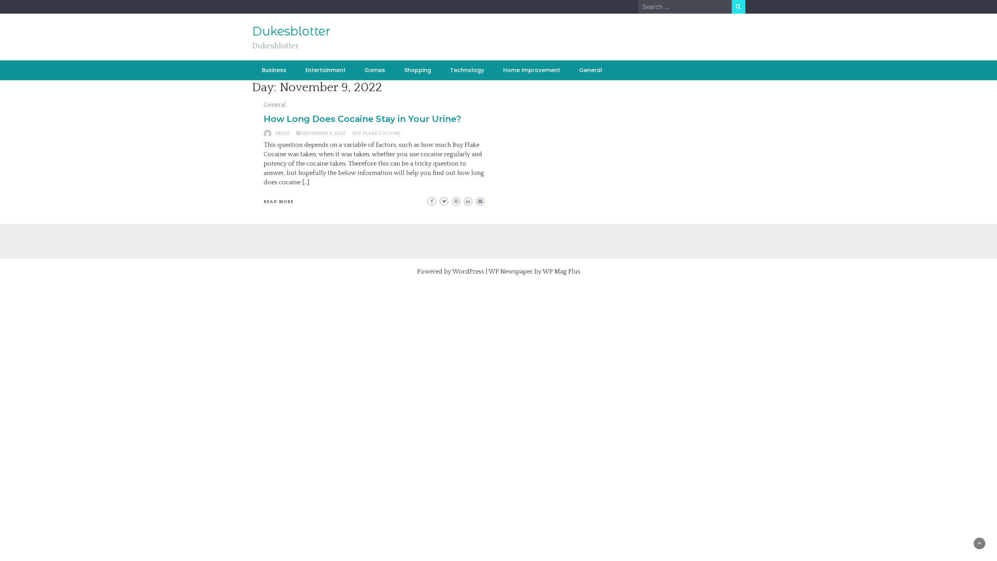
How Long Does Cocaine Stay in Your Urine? (362, 119)
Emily (282, 133)
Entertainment (325, 70)
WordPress (468, 271)
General (590, 70)
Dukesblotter (291, 31)
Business (274, 70)
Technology (467, 70)
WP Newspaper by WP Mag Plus (534, 271)
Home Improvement (531, 70)
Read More (279, 201)
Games (375, 70)
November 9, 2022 (323, 133)
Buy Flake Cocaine (376, 133)
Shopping (417, 70)
